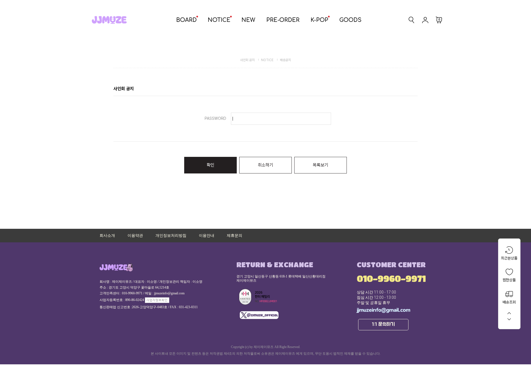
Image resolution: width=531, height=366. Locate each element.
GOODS (350, 20)
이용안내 (206, 235)
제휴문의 (234, 235)
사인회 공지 (247, 60)
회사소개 (107, 235)
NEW (248, 20)
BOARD (186, 20)
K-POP (319, 20)
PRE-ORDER (283, 20)
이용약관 (135, 235)
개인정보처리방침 (170, 235)
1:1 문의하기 (383, 324)
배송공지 (285, 60)
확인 (210, 165)
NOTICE (219, 20)
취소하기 (265, 165)
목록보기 (320, 165)
